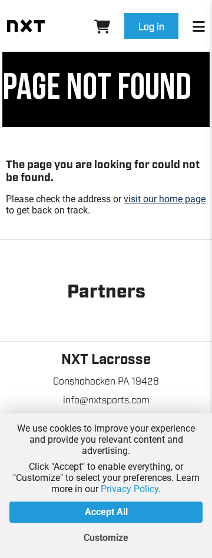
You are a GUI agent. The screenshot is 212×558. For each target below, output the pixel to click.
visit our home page (165, 199)
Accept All (106, 511)
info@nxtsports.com (106, 399)
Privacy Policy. (131, 488)
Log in (151, 26)
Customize (106, 537)
